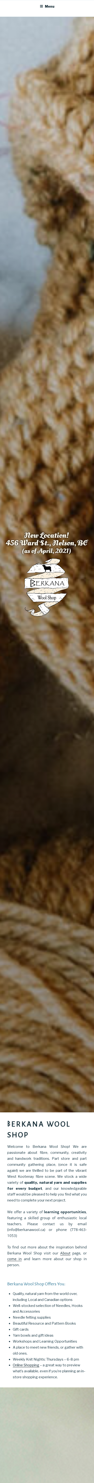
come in (14, 1258)
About (65, 1253)
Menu (49, 6)
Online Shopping (26, 1365)
